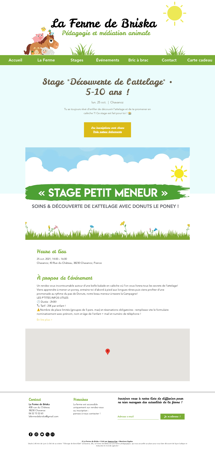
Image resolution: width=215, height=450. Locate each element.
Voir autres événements (107, 132)
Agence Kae (112, 441)
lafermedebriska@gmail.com (43, 416)
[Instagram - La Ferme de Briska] (36, 434)
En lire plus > (44, 319)
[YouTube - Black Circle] (42, 434)
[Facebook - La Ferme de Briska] (31, 434)
